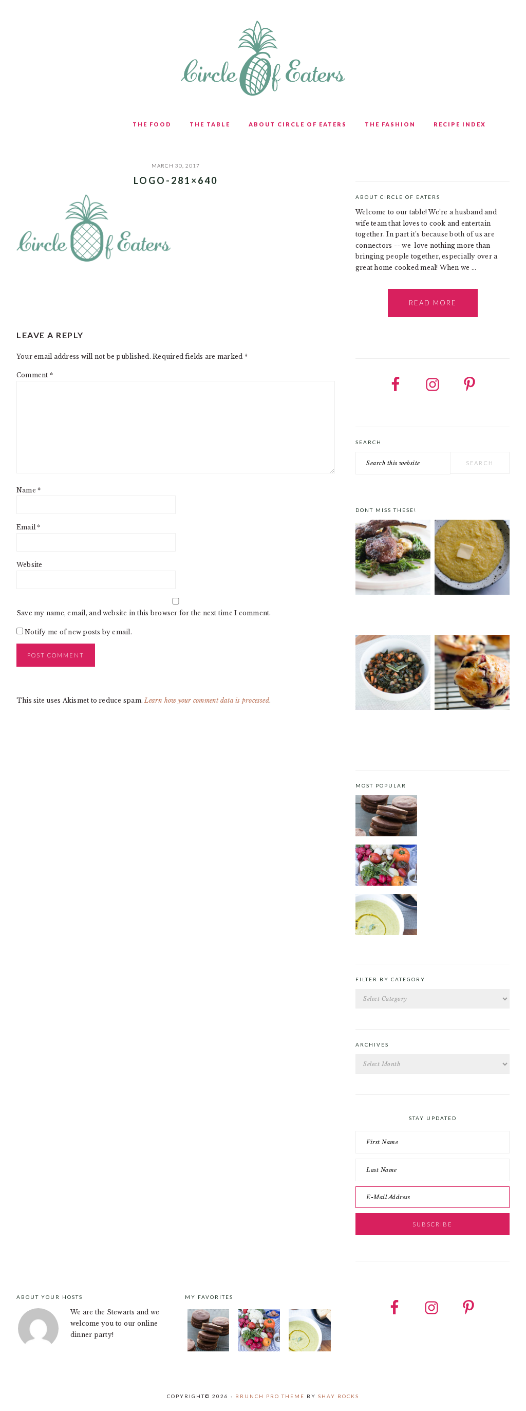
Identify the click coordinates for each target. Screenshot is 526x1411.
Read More (433, 303)
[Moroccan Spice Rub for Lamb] (392, 559)
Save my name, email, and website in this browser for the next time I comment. (143, 613)
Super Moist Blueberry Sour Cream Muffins (472, 730)
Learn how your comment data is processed (206, 700)
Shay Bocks (338, 1396)
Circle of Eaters (263, 59)
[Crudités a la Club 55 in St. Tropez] (386, 867)
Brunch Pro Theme (270, 1396)
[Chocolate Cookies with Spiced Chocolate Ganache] (386, 817)
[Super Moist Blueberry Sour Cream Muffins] (472, 674)
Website (29, 565)
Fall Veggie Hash (381, 727)
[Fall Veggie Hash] (392, 674)
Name (28, 490)
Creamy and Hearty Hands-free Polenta (466, 616)
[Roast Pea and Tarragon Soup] (386, 916)
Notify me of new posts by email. (78, 632)
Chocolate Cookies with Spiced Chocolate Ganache (465, 801)
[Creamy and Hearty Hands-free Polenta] (472, 559)
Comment (34, 375)
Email (28, 527)
